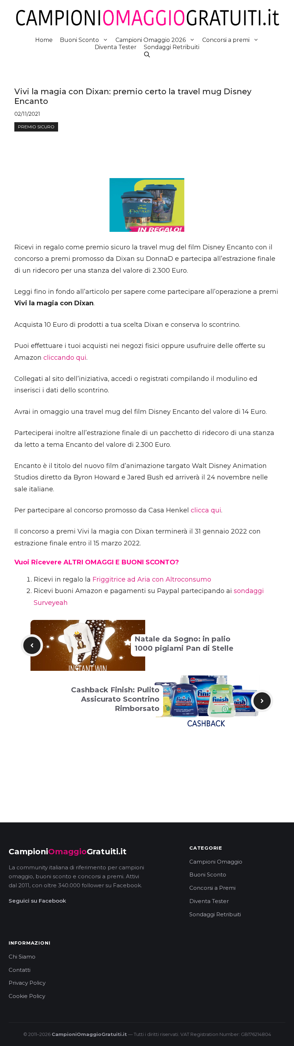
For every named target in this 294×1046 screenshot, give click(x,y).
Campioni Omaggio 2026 (150, 40)
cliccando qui (64, 358)
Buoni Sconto (79, 40)
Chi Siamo (22, 956)
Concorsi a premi (226, 40)
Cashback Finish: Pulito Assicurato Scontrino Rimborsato (115, 699)
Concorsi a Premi (212, 887)
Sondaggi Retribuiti (171, 47)
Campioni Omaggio (215, 861)
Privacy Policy (27, 982)
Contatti (19, 969)
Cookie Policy (27, 996)
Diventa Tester (116, 47)
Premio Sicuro (36, 126)
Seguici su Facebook (37, 900)
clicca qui (206, 510)
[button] (147, 54)
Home (44, 40)
